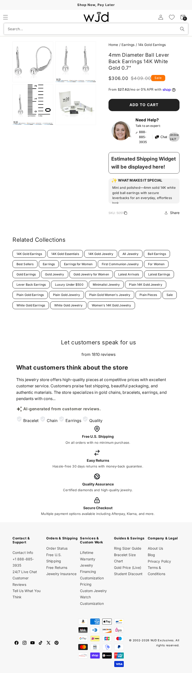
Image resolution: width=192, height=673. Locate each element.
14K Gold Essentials (65, 254)
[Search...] (182, 28)
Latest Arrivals (128, 274)
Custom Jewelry (93, 591)
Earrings (128, 45)
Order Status (57, 548)
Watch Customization (92, 600)
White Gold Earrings (30, 305)
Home (113, 45)
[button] (5, 17)
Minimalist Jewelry (106, 284)
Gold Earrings (26, 274)
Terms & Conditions (156, 570)
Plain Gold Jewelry (66, 295)
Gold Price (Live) (128, 567)
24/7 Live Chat (24, 572)
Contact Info (22, 552)
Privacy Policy (159, 561)
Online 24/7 (174, 137)
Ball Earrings (157, 254)
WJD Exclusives (162, 640)
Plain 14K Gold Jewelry (145, 284)
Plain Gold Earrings (30, 295)
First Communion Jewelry (120, 264)
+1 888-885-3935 (23, 562)
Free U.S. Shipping (54, 558)
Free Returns (56, 567)
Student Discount (128, 574)
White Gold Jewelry (68, 305)
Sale (169, 295)
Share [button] (175, 213)
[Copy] (125, 213)
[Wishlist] (171, 17)
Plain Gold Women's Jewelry (109, 295)
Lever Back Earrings (31, 284)
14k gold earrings (152, 45)
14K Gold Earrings (29, 254)
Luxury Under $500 (69, 284)
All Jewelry (130, 254)
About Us (155, 548)
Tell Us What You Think (26, 594)
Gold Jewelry (54, 274)
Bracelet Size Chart (125, 558)
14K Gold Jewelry (101, 254)
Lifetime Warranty (87, 555)
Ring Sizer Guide (128, 548)
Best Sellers (25, 264)
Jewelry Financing (88, 568)
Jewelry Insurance (61, 574)
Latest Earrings (159, 274)
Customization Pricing (92, 581)
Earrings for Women (78, 264)
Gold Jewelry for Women (91, 274)
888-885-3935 (143, 137)
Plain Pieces (148, 295)
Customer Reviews (20, 581)
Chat (163, 137)
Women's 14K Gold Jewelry (111, 305)
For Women (156, 264)
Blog (151, 555)
